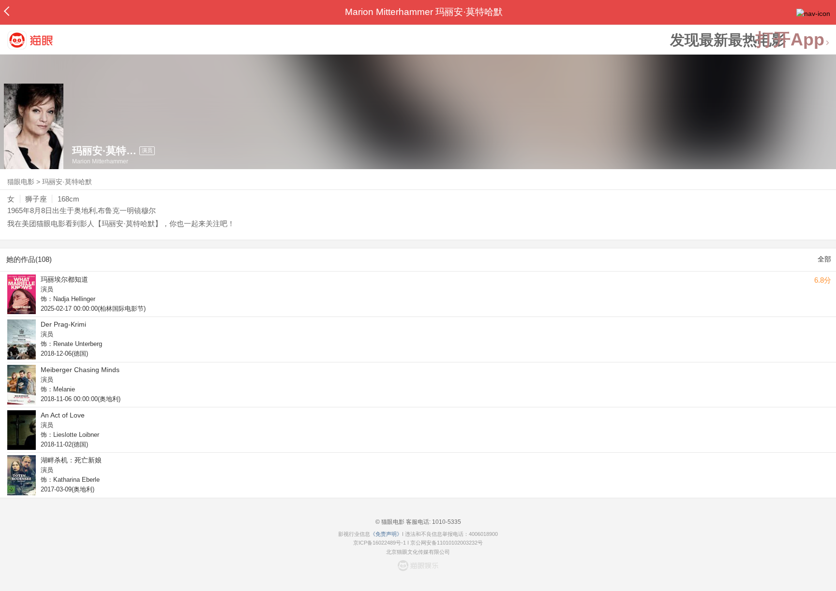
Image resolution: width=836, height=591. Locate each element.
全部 (824, 259)
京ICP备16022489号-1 (379, 543)
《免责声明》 (386, 534)
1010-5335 (446, 522)
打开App (790, 40)
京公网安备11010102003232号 (446, 543)
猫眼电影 (20, 182)
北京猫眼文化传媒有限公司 (418, 552)
